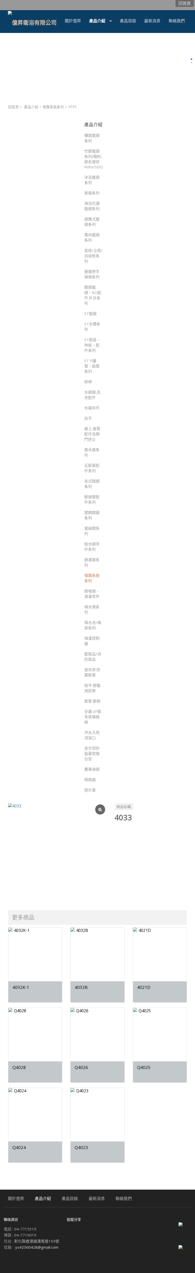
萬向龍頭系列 (92, 237)
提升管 (90, 789)
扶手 (88, 418)
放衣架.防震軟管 (92, 672)
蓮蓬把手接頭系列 (92, 274)
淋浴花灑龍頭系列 (92, 206)
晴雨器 (90, 779)
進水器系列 (92, 452)
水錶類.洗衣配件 (92, 395)
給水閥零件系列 (92, 546)
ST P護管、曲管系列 (92, 366)
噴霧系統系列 (53, 107)
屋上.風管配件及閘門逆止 (92, 434)
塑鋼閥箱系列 (92, 515)
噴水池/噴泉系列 (92, 625)
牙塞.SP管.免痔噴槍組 (93, 717)
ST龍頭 (90, 313)
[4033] (57, 852)
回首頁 (13, 107)
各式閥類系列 (92, 483)
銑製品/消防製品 (92, 656)
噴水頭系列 (92, 609)
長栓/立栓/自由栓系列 (93, 256)
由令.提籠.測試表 (92, 688)
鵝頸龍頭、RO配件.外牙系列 (92, 295)
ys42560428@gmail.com (36, 1247)
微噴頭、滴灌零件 (92, 593)
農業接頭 (92, 769)
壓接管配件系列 (92, 499)
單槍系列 (92, 192)
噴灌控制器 (92, 641)
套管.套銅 (92, 701)
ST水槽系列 (92, 326)
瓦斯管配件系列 (92, 468)
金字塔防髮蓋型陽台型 (92, 753)
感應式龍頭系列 (92, 221)
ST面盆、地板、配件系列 (92, 345)
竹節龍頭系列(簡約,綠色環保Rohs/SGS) (93, 159)
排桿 (88, 381)
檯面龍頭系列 (92, 138)
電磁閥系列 (92, 531)
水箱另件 (92, 407)
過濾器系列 (92, 562)
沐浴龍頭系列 (92, 180)
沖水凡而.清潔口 (92, 735)
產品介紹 (31, 107)
